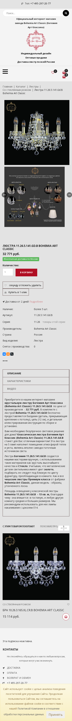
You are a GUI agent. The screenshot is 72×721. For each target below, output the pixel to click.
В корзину (26, 272)
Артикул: (8, 315)
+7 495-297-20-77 (40, 3)
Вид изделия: (10, 340)
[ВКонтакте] (4, 354)
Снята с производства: (16, 346)
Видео (11, 388)
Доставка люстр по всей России (36, 61)
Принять (56, 714)
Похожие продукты (52, 526)
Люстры (33, 86)
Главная (7, 86)
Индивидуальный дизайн (36, 53)
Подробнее (36, 301)
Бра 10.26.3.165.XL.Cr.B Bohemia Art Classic (33, 610)
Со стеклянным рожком (17, 89)
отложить (25, 285)
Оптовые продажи (36, 57)
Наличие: (8, 309)
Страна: (7, 334)
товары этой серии (53, 321)
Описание (14, 373)
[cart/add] (65, 616)
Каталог (21, 86)
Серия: (6, 321)
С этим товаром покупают (19, 526)
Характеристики (19, 381)
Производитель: (12, 328)
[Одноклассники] (8, 354)
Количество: (11, 265)
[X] (11, 354)
